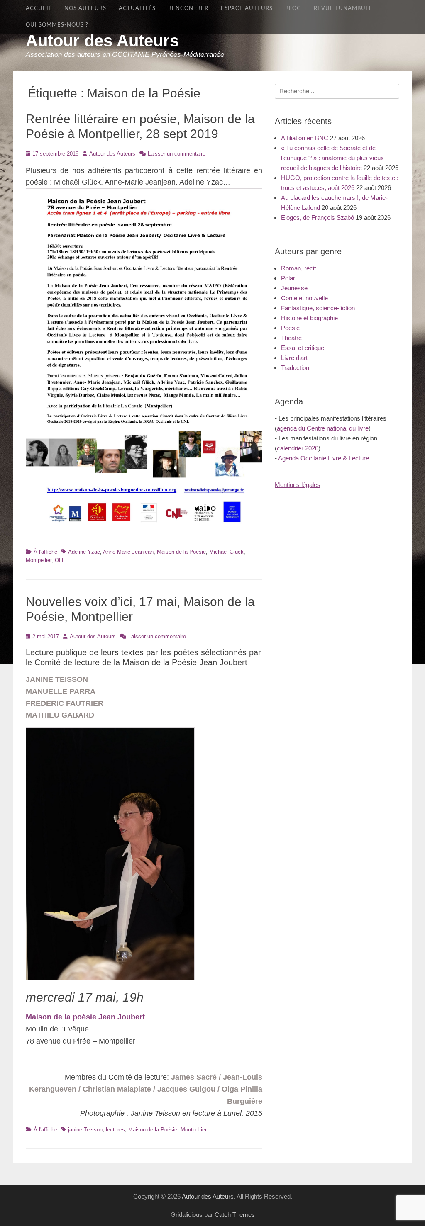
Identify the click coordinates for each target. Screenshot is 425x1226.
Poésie (290, 327)
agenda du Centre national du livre (323, 428)
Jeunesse (294, 288)
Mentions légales (297, 484)
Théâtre (291, 337)
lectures (115, 1129)
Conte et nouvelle (304, 298)
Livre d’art (294, 357)
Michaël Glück (226, 552)
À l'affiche (45, 552)
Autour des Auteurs (102, 41)
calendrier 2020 (297, 448)
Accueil (39, 8)
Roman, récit (298, 268)
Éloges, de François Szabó (317, 217)
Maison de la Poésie (181, 552)
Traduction (295, 367)
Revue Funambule (343, 8)
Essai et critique (302, 347)
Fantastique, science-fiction (318, 307)
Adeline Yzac (84, 552)
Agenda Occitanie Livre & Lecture (323, 458)
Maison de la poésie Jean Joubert (85, 1017)
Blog (293, 8)
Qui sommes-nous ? (57, 24)
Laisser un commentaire (176, 154)
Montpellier (38, 560)
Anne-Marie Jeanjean (128, 552)
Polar (288, 278)
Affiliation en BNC (304, 137)
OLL (60, 560)
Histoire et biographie (309, 317)
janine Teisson (85, 1129)
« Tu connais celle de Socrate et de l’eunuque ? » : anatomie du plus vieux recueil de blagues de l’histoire (332, 157)
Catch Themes (235, 1214)
